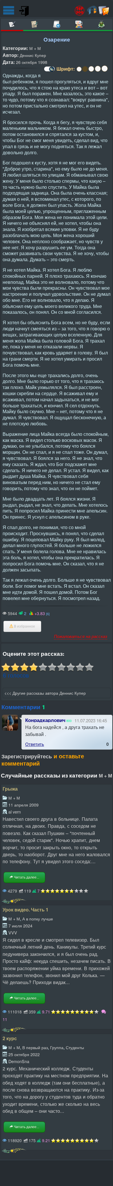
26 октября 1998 (31, 62)
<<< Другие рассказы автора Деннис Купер (45, 693)
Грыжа (10, 788)
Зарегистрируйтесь (26, 756)
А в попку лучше (37, 919)
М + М (35, 48)
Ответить (34, 744)
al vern (14, 812)
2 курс (10, 1038)
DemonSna (18, 1061)
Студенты (75, 1047)
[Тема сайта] (49, 71)
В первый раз (35, 1047)
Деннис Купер (33, 55)
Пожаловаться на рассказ (80, 636)
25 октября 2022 (24, 1054)
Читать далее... (26, 877)
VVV (12, 932)
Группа (56, 1047)
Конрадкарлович (45, 719)
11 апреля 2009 (23, 805)
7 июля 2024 (20, 925)
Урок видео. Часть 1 (25, 909)
